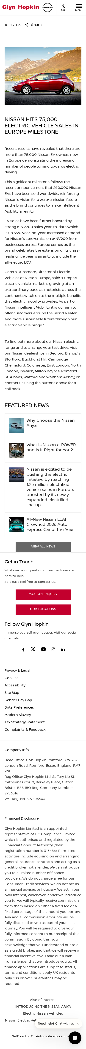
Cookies (11, 678)
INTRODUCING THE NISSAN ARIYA (43, 1007)
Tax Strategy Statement (25, 722)
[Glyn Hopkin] (20, 7)
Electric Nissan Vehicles (43, 1014)
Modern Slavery (18, 715)
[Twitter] (33, 649)
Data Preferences (19, 707)
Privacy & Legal (17, 671)
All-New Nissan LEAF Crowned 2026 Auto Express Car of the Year (50, 524)
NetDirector (21, 1036)
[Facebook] (23, 649)
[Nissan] (47, 7)
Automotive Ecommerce (55, 1036)
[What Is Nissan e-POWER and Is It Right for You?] (16, 450)
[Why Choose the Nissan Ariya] (16, 425)
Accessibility (15, 685)
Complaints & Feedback (25, 730)
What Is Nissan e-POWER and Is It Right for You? (51, 448)
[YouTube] (43, 649)
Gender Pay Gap (18, 700)
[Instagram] (53, 649)
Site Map (12, 693)
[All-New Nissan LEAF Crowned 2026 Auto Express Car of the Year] (16, 524)
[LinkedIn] (63, 649)
